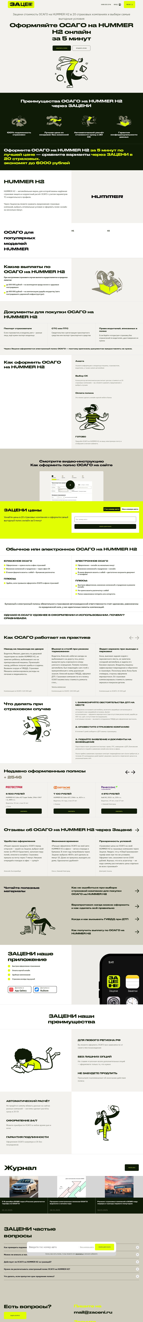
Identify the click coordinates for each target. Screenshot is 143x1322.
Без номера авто (87, 1247)
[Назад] (131, 638)
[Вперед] (137, 638)
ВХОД (116, 4)
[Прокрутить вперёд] (139, 1195)
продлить (79, 1254)
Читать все (131, 1167)
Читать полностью (59, 687)
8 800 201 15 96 (106, 4)
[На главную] (21, 4)
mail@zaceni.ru (93, 1312)
